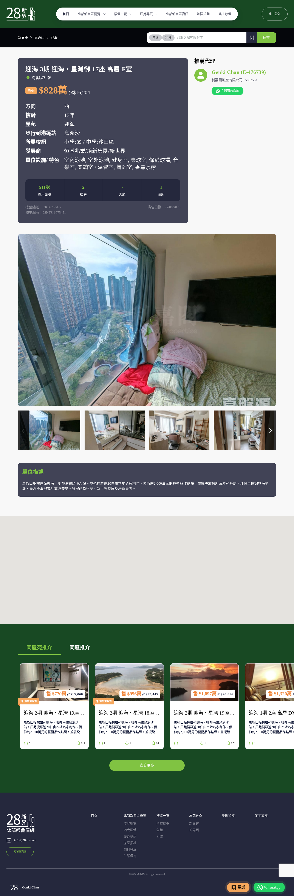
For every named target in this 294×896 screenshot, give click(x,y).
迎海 (54, 37)
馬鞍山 (39, 37)
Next (270, 430)
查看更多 (147, 765)
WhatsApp (272, 887)
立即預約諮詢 (230, 90)
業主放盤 (224, 14)
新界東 (23, 37)
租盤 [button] (168, 37)
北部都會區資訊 (177, 14)
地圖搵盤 (203, 14)
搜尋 (266, 37)
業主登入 (275, 14)
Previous (23, 430)
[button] (251, 37)
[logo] (20, 14)
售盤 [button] (155, 37)
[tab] (155, 37)
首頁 (66, 14)
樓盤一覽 (120, 14)
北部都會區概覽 (89, 14)
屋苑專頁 (146, 14)
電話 (241, 887)
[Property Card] (54, 706)
